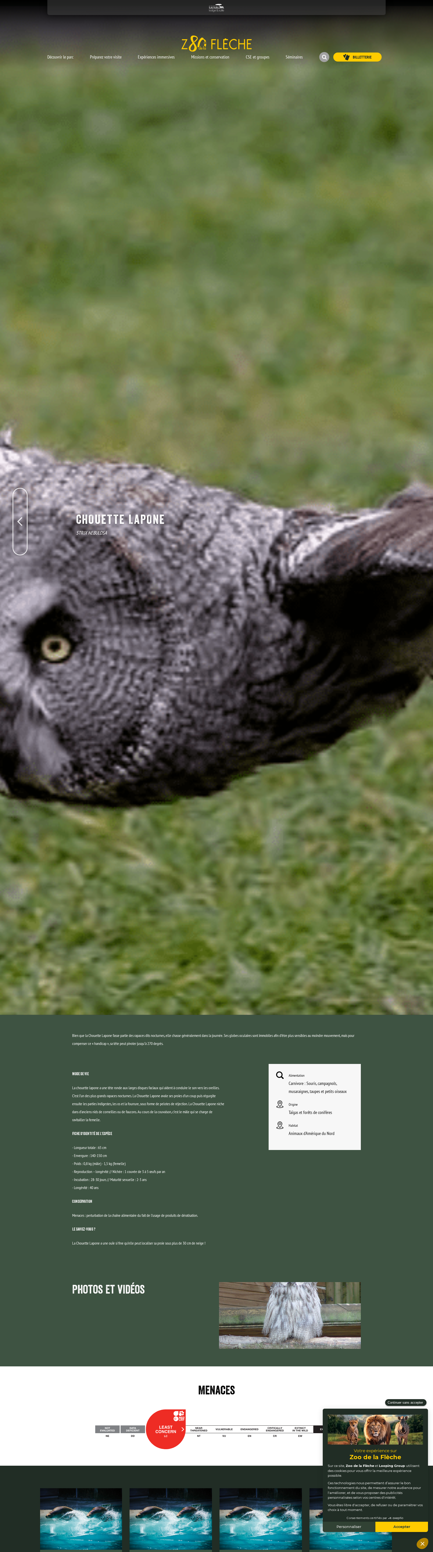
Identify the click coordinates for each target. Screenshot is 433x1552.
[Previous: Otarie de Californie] (20, 498)
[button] (60, 54)
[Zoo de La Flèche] (216, 43)
